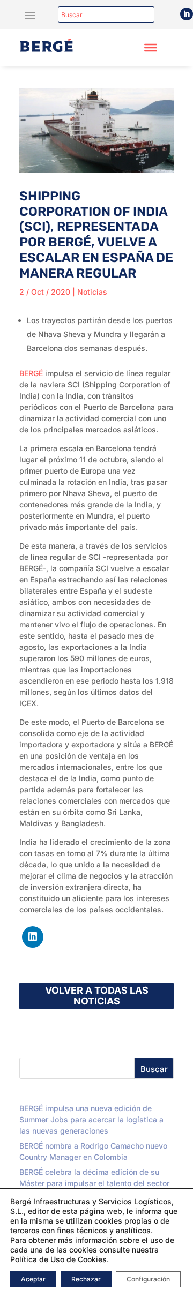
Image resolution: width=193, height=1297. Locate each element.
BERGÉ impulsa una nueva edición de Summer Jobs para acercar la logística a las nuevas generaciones (91, 1119)
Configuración (148, 1279)
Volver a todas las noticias (97, 996)
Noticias (92, 291)
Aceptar (33, 1279)
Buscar (154, 1069)
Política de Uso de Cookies (58, 1259)
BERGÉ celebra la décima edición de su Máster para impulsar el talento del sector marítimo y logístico (94, 1183)
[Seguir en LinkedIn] (186, 14)
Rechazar (86, 1279)
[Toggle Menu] (150, 47)
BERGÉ (31, 373)
